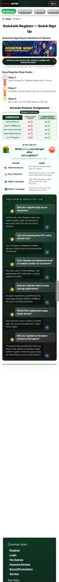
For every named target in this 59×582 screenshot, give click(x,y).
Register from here (29, 112)
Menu (53, 3)
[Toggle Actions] (57, 291)
